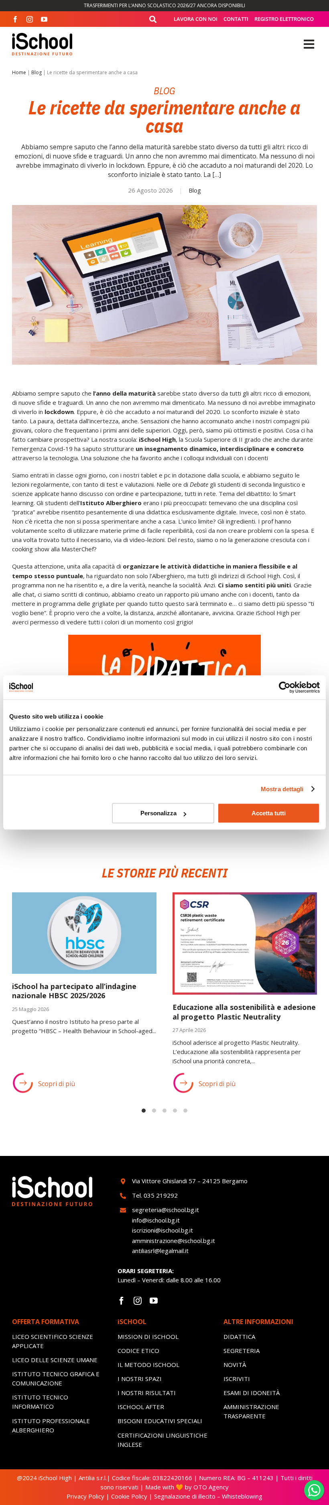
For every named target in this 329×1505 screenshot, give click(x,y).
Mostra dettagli (282, 789)
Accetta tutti (269, 813)
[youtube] (44, 19)
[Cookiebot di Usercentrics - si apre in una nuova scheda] (285, 687)
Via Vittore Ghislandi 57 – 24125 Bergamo (190, 1181)
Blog (36, 72)
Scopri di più (56, 1083)
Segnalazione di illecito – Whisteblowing (208, 1496)
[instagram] (29, 19)
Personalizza (158, 813)
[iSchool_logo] (42, 36)
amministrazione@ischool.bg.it (173, 1241)
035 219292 (161, 1195)
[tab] (143, 1110)
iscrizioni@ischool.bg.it (162, 1230)
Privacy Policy (85, 1496)
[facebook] (15, 19)
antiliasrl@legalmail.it (160, 1251)
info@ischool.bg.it (156, 1220)
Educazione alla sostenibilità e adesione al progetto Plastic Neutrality (244, 1012)
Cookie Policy (129, 1496)
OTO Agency (210, 1487)
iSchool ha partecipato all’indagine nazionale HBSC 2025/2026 (74, 991)
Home (19, 72)
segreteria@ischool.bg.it (166, 1210)
